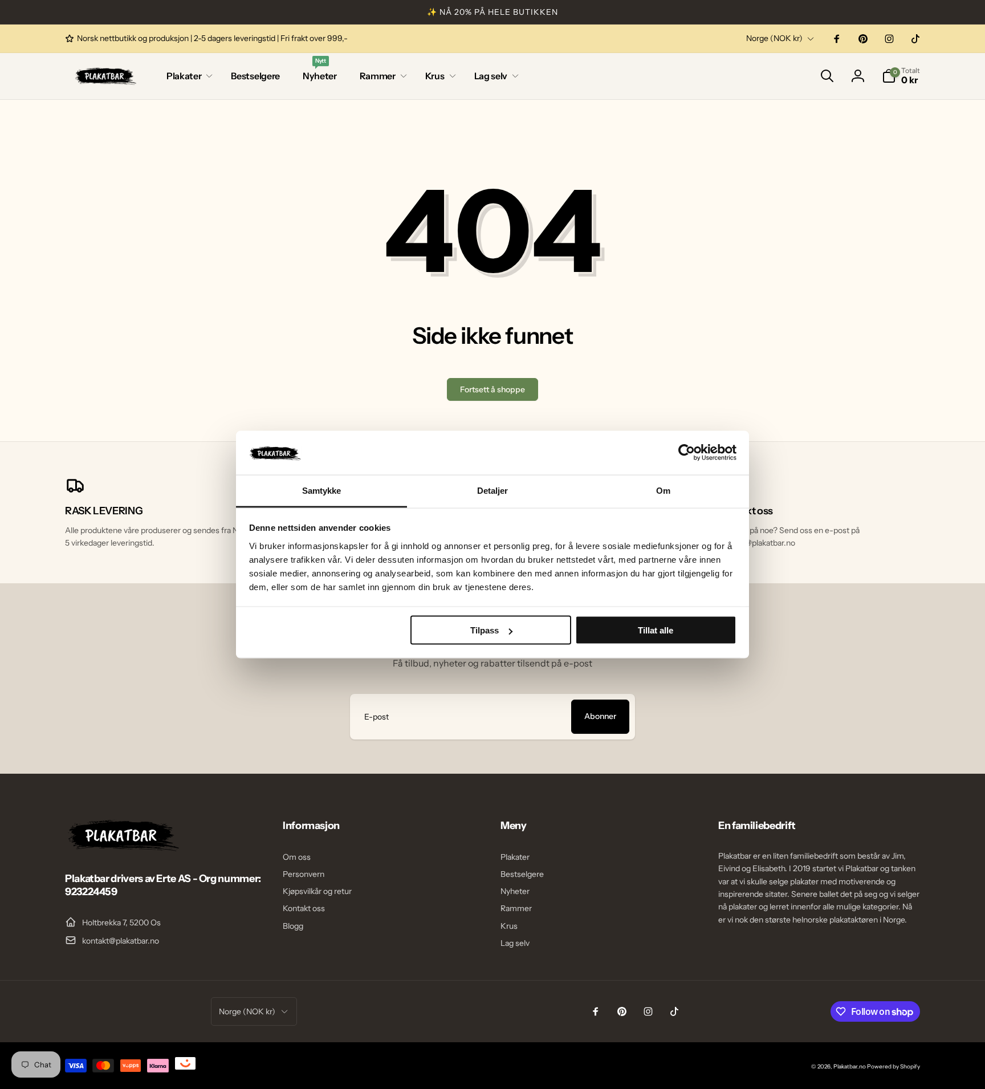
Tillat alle (655, 630)
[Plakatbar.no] (122, 848)
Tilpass (484, 630)
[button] (187, 76)
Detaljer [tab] (492, 490)
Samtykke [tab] (321, 490)
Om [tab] (663, 490)
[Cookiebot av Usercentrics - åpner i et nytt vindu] (686, 452)
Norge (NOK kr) (774, 38)
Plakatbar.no (849, 1066)
